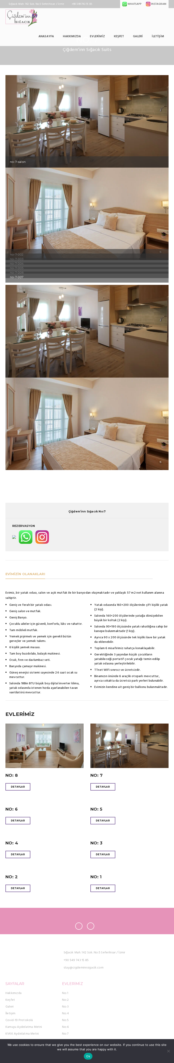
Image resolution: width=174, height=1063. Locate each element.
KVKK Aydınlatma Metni (22, 1033)
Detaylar (18, 786)
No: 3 (96, 843)
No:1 (65, 993)
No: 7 (96, 775)
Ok (88, 1056)
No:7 (65, 1033)
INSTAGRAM (158, 4)
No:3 (65, 1006)
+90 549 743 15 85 (76, 960)
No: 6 (11, 809)
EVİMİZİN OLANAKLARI (25, 574)
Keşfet (119, 36)
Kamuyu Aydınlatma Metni (23, 1027)
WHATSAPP (134, 4)
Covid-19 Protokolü (19, 1020)
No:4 (65, 1013)
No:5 (65, 1020)
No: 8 (11, 775)
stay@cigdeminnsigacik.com (84, 967)
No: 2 (11, 876)
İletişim (158, 36)
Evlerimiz (97, 36)
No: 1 (96, 876)
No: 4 (11, 843)
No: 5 (96, 809)
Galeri (138, 36)
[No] (168, 1051)
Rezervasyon (23, 526)
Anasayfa (46, 36)
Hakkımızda (72, 36)
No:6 (65, 1027)
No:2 (65, 1000)
